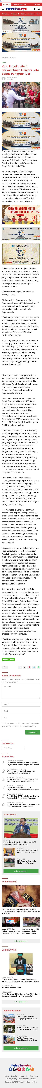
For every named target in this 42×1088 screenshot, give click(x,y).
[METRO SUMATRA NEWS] (16, 9)
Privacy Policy (11, 1079)
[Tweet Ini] (24, 667)
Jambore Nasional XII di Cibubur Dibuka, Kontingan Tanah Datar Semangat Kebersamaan (30, 931)
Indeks (6, 1076)
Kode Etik (23, 1076)
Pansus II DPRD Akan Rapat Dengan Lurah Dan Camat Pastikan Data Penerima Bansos (23, 805)
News (4, 63)
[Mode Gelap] (35, 9)
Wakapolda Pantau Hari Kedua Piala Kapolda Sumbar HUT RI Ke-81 (21, 772)
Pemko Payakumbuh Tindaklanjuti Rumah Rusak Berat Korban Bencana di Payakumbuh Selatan (27, 1039)
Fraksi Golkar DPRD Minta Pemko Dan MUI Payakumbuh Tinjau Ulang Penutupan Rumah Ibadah (23, 797)
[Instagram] (23, 1069)
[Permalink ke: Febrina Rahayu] (3, 78)
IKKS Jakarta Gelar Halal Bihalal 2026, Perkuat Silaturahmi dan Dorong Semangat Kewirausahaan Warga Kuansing (27, 862)
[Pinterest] (19, 1069)
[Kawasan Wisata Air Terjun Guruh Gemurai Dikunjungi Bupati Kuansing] (9, 1029)
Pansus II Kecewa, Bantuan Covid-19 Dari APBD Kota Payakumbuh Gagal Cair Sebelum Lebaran (22, 780)
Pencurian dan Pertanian (11, 988)
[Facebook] (10, 1069)
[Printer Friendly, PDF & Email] (8, 659)
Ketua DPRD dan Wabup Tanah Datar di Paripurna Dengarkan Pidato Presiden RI (11, 931)
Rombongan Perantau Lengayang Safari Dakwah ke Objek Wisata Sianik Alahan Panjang (27, 1018)
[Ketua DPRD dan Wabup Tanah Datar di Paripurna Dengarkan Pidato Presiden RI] (11, 922)
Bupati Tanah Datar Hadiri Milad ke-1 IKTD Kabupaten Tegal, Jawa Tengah (20, 843)
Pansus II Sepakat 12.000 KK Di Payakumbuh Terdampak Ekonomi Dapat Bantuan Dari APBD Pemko (23, 789)
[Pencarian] (39, 9)
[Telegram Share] (34, 667)
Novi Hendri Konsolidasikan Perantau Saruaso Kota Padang (27, 851)
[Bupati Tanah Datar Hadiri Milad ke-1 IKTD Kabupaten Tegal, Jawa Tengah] (21, 828)
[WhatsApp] (28, 1069)
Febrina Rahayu (12, 78)
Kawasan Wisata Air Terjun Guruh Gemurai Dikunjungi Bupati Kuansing (27, 1028)
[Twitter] (15, 1069)
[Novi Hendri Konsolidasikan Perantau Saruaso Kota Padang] (9, 852)
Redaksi (14, 1076)
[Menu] (3, 9)
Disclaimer (34, 1076)
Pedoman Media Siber (27, 1079)
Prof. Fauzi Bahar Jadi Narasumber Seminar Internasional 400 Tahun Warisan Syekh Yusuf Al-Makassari (21, 911)
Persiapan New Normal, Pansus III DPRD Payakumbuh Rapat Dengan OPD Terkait (23, 764)
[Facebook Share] (20, 667)
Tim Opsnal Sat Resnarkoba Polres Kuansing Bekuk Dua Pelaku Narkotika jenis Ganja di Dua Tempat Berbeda (20, 980)
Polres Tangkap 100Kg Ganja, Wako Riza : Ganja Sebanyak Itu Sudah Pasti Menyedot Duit (20, 995)
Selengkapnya (20, 871)
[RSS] (32, 1069)
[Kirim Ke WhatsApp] (38, 667)
